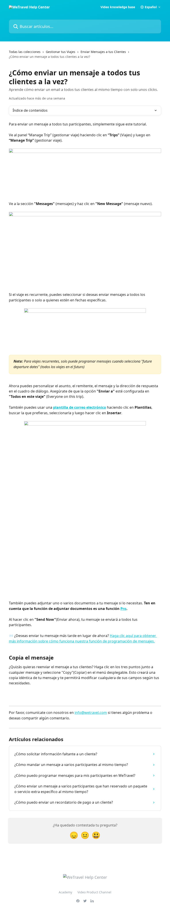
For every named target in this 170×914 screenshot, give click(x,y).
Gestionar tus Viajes (60, 52)
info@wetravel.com (91, 712)
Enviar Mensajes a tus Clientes (103, 52)
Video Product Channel (94, 892)
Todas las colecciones (25, 52)
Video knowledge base (117, 7)
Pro (123, 608)
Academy (65, 892)
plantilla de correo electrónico (79, 407)
